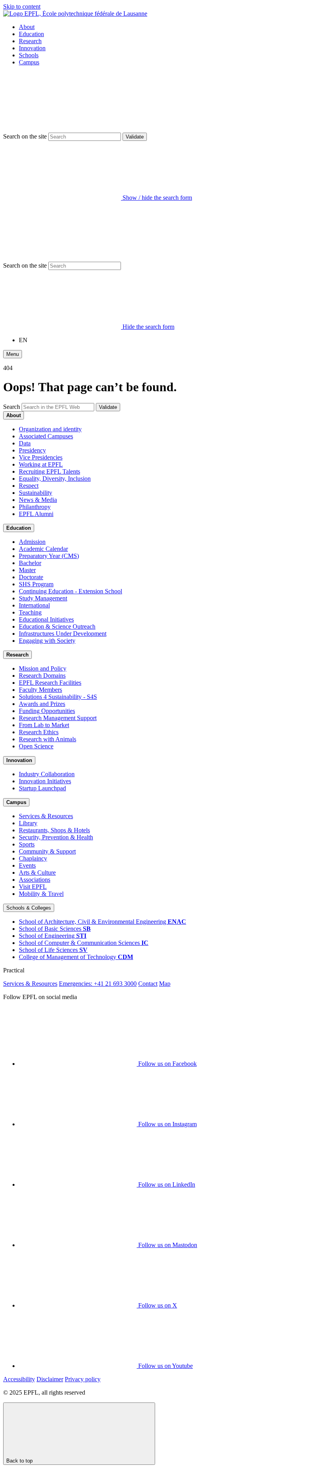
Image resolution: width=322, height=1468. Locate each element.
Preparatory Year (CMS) (49, 556)
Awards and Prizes (42, 703)
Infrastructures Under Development (62, 633)
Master (27, 570)
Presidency (32, 450)
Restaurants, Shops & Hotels (54, 830)
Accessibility (19, 1379)
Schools (28, 55)
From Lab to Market (44, 725)
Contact (147, 983)
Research (30, 41)
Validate (135, 137)
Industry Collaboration (47, 774)
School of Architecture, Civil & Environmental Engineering (102, 921)
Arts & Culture (37, 872)
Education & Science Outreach (57, 626)
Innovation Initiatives (45, 781)
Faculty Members (40, 689)
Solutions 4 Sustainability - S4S (58, 696)
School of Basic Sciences (55, 928)
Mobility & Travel (41, 893)
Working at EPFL (41, 464)
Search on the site (25, 136)
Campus (29, 62)
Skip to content (21, 6)
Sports (27, 844)
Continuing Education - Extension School (70, 591)
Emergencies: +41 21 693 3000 (98, 983)
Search (11, 406)
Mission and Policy (42, 668)
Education (31, 34)
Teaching (30, 612)
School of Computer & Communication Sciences (83, 942)
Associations (34, 879)
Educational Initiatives (46, 619)
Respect (28, 485)
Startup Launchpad (42, 788)
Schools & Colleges (28, 908)
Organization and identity (50, 429)
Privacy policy (83, 1379)
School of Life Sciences (53, 949)
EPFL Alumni (36, 514)
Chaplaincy (33, 858)
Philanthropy (35, 506)
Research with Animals (47, 739)
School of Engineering (52, 935)
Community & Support (47, 851)
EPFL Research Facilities (50, 682)
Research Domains (42, 675)
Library (28, 823)
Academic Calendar (43, 548)
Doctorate (31, 577)
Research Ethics (39, 732)
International (34, 605)
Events (27, 865)
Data (25, 443)
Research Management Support (58, 718)
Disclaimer (50, 1379)
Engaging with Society (47, 640)
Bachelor (30, 563)
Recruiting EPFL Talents (49, 471)
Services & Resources (46, 816)
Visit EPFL (33, 886)
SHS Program (36, 584)
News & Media (38, 499)
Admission (32, 541)
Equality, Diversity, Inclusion (55, 478)
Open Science (36, 746)
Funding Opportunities (47, 711)
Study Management (43, 598)
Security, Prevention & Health (56, 837)
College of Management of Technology (76, 957)
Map (164, 983)
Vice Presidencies (40, 457)
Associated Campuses (46, 436)
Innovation (32, 48)
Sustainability (35, 492)
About (27, 27)
